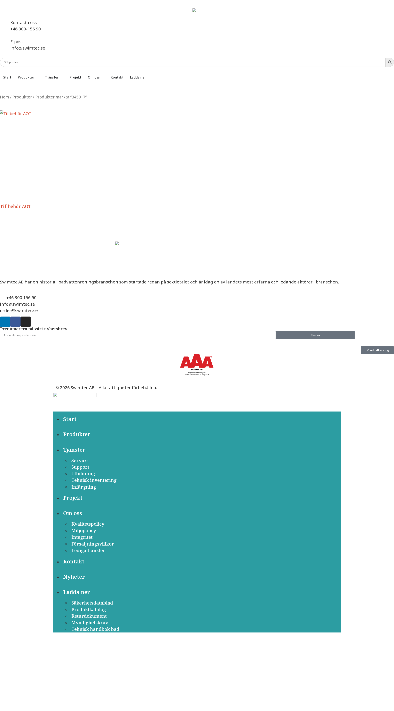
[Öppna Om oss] (102, 77)
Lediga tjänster (88, 550)
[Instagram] (26, 322)
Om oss (72, 513)
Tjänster (74, 449)
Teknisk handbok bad (95, 629)
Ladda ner (76, 592)
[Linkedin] (5, 322)
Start (70, 419)
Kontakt (73, 561)
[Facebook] (15, 322)
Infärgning (83, 486)
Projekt (72, 497)
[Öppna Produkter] (37, 77)
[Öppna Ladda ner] (148, 77)
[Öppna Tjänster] (61, 77)
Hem (4, 97)
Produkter (22, 97)
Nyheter (74, 576)
